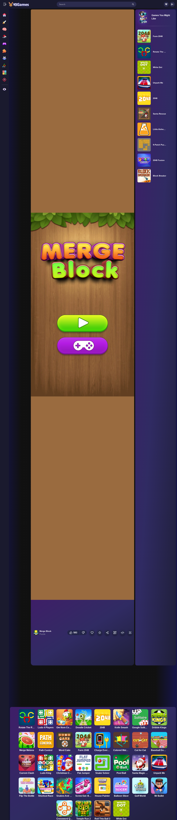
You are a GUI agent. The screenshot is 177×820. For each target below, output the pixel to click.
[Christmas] (4, 36)
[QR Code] (114, 632)
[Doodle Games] (4, 43)
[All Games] (4, 15)
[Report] (99, 632)
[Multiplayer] (4, 58)
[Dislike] (83, 632)
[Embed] (122, 632)
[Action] (4, 22)
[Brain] (4, 29)
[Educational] (4, 65)
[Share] (107, 632)
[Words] (4, 72)
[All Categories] (4, 89)
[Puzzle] (4, 51)
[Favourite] (92, 632)
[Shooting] (4, 79)
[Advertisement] (20, 51)
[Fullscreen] (130, 632)
